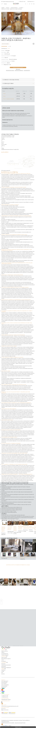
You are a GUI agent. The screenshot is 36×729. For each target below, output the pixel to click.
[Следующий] (1, 603)
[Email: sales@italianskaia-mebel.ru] (25, 4)
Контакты (3, 673)
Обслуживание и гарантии (5, 658)
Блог (2, 672)
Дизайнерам (3, 666)
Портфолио (3, 670)
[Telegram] (1, 702)
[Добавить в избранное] (6, 523)
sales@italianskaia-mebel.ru (6, 699)
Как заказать (3, 661)
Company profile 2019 (6, 170)
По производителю (4, 653)
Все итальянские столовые (10, 70)
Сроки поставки (4, 657)
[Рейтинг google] (12, 713)
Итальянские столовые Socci (19, 70)
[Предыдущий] (1, 600)
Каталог (5, 3)
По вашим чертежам (4, 654)
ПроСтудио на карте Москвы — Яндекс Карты (18, 645)
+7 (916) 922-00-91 (4, 697)
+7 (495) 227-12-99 (4, 695)
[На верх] (2, 724)
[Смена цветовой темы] (27, 4)
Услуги (2, 659)
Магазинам (3, 663)
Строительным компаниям (6, 664)
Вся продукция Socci (27, 70)
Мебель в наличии (4, 651)
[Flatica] (18, 703)
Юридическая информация (6, 667)
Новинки (2, 652)
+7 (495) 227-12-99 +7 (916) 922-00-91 (26, 1)
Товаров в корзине (18, 727)
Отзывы (2, 671)
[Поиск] (29, 4)
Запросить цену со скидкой (18, 67)
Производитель (5, 48)
